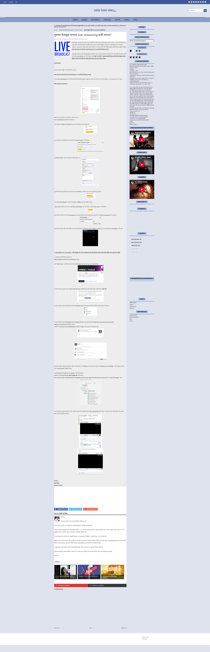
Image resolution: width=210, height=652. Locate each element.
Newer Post (57, 628)
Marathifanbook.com (18, 650)
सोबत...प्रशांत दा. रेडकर (17, 648)
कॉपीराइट (131, 304)
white (133, 51)
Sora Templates (14, 649)
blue (136, 51)
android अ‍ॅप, (133, 114)
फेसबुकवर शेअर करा (62, 509)
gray (139, 51)
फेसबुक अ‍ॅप (133, 112)
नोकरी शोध (132, 308)
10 (130, 57)
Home (90, 628)
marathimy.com (83, 543)
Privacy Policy (145, 637)
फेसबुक (131, 321)
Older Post (123, 628)
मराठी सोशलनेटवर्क (133, 315)
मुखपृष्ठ (5, 2)
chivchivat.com (63, 543)
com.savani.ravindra (106, 551)
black (130, 51)
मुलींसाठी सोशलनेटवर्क (134, 317)
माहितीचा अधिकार (133, 302)
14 (136, 57)
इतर (205, 648)
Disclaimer (144, 639)
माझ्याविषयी (11, 2)
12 (133, 57)
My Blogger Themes (26, 649)
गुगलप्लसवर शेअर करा (91, 509)
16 (139, 57)
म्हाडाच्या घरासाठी (133, 306)
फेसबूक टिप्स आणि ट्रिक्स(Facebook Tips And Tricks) (75, 39)
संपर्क (16, 2)
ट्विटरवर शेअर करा (76, 509)
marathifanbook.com (114, 540)
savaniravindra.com (60, 551)
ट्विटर (131, 319)
